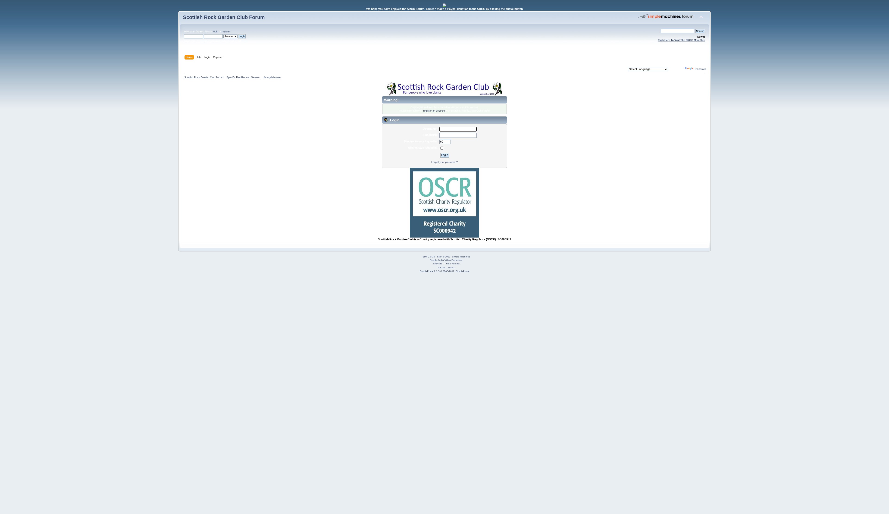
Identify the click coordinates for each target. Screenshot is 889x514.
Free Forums (453, 263)
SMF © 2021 (444, 256)
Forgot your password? (444, 162)
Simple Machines (461, 256)
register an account (434, 110)
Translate (700, 69)
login (215, 31)
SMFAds (437, 263)
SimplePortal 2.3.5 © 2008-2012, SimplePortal (444, 271)
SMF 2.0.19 (429, 256)
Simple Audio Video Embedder (446, 260)
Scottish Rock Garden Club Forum (224, 17)
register (226, 31)
